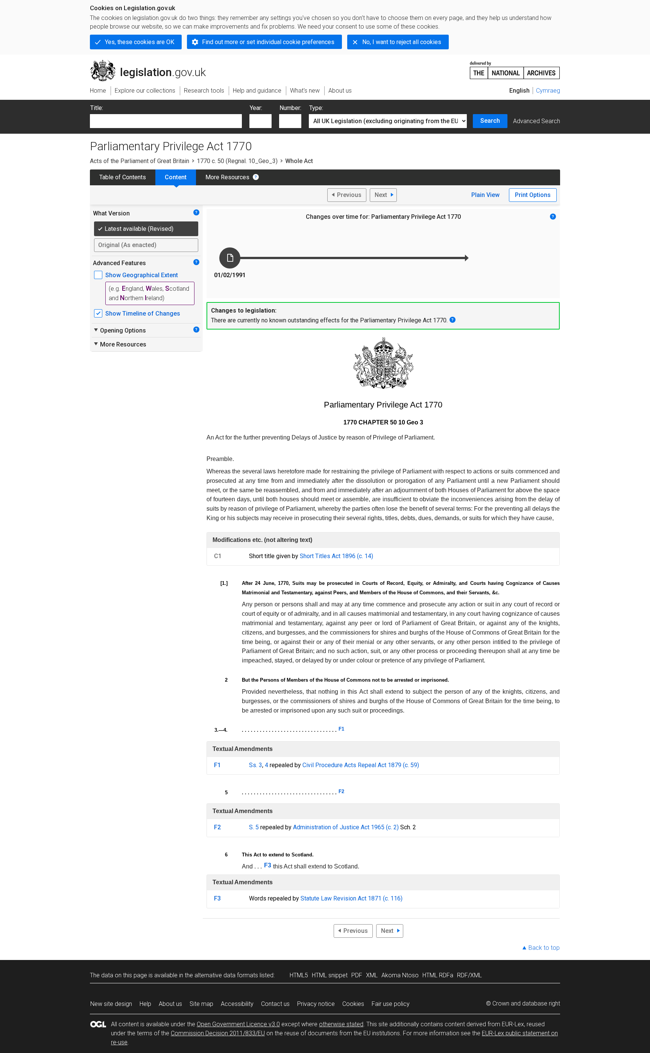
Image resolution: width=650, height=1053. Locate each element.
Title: (96, 107)
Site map (201, 1003)
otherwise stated (341, 1024)
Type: (316, 107)
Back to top (544, 947)
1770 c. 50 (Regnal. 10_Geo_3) (237, 161)
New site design (111, 1003)
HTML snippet (330, 975)
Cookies (353, 1003)
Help (145, 1003)
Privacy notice (316, 1003)
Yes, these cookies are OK (139, 42)
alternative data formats (226, 975)
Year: (256, 107)
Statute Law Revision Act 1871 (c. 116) (351, 898)
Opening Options (119, 330)
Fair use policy (391, 1003)
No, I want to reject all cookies (401, 42)
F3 (267, 865)
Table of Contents (122, 177)
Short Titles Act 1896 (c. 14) (336, 556)
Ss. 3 (255, 765)
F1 (341, 729)
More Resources (227, 177)
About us (170, 1003)
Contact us (275, 1003)
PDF (356, 975)
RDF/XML (469, 975)
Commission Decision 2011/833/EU (218, 1033)
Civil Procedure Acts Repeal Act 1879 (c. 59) (360, 765)
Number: (290, 107)
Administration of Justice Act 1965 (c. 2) (346, 827)
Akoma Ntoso (400, 975)
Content (176, 177)
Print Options (533, 194)
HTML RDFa (437, 975)
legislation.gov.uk (152, 62)
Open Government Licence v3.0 (238, 1024)
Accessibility (237, 1003)
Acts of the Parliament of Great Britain (139, 161)
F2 (341, 791)
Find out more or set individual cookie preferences (268, 42)
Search (490, 120)
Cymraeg (548, 90)
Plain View (485, 194)
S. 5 (254, 827)
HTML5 (299, 975)
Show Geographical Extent (141, 275)
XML (372, 975)
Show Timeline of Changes (142, 313)
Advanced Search (536, 121)
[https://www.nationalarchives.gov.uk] (515, 67)
